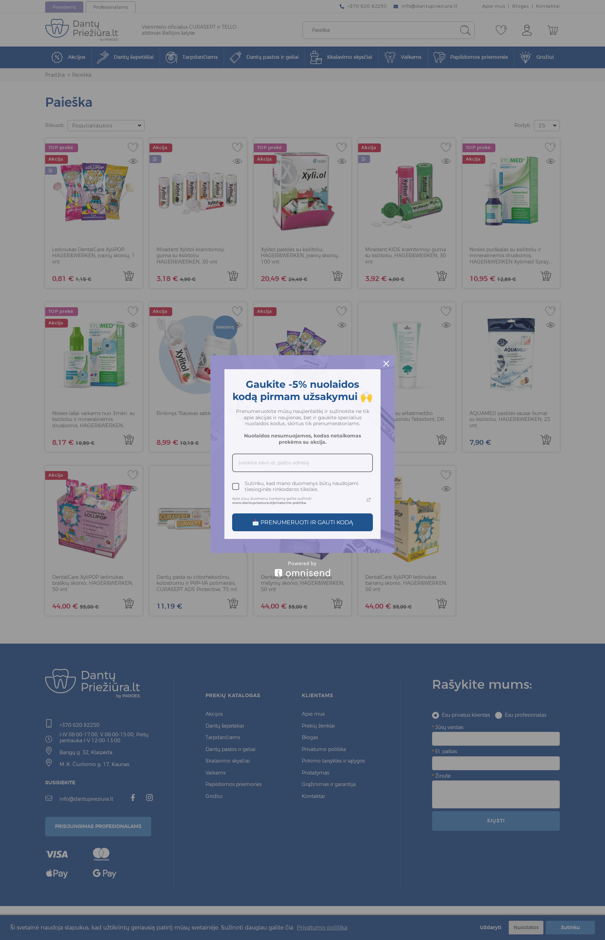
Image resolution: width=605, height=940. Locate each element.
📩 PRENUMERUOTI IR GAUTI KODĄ (302, 522)
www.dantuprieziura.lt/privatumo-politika (269, 503)
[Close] (386, 363)
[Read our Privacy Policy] (368, 500)
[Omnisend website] (302, 569)
